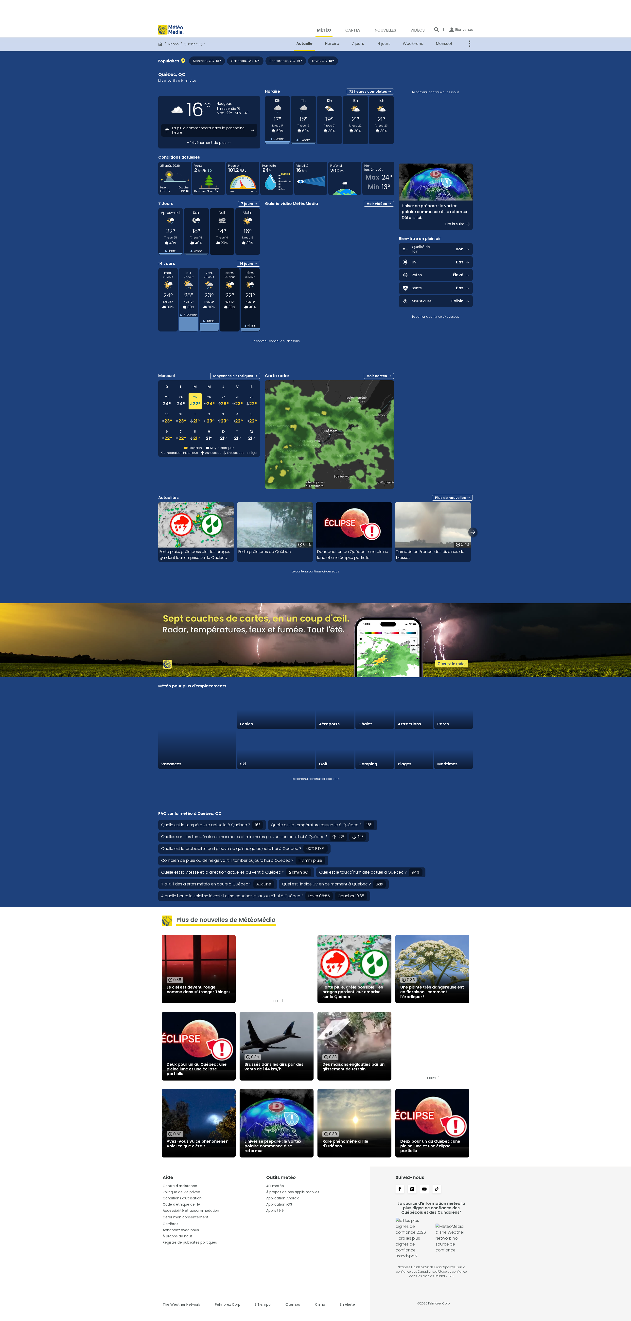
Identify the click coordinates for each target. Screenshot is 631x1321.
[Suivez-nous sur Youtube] (424, 1189)
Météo (173, 44)
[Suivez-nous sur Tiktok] (437, 1189)
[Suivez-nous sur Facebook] (400, 1189)
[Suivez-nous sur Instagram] (412, 1189)
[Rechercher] (436, 29)
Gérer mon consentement (186, 1217)
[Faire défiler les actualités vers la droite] (472, 532)
